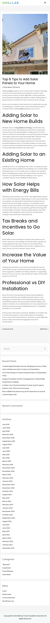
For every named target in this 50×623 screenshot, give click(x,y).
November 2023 (8, 488)
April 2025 (6, 458)
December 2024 (8, 468)
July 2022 (5, 525)
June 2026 (6, 428)
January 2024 (7, 481)
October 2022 (7, 515)
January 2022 (7, 545)
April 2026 (6, 431)
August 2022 (7, 521)
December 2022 (8, 511)
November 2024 (8, 471)
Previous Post (7, 329)
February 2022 (7, 541)
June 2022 (6, 528)
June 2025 (6, 451)
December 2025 (8, 438)
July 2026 (5, 424)
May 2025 (6, 455)
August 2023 (7, 495)
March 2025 (6, 461)
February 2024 (7, 478)
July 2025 (5, 448)
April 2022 (6, 535)
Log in (4, 591)
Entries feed (6, 594)
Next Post (44, 329)
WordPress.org (8, 601)
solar (10, 91)
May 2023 (6, 498)
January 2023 (7, 508)
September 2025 (8, 441)
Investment (6, 568)
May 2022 (6, 531)
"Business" (6, 565)
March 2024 (6, 475)
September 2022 (8, 518)
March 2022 (6, 538)
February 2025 (7, 465)
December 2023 (8, 485)
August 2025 (7, 444)
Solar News (7, 87)
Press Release (7, 571)
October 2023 (7, 491)
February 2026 (7, 434)
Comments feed (8, 598)
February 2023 (7, 505)
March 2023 (6, 501)
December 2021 (8, 548)
